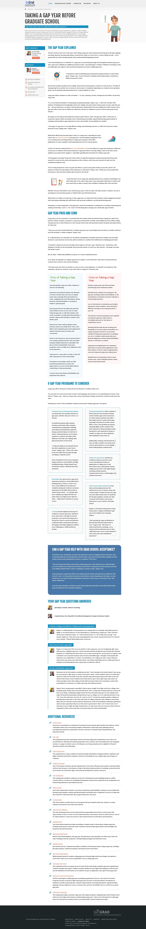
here (66, 207)
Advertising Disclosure (109, 919)
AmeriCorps (57, 723)
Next (44, 55)
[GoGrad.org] (30, 6)
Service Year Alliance (60, 810)
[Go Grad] (107, 913)
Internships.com (58, 751)
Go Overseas (57, 800)
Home (50, 3)
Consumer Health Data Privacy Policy (77, 925)
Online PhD (77, 3)
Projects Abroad (58, 763)
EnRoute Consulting (60, 892)
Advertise (96, 919)
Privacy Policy (79, 919)
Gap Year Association (62, 137)
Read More (36, 58)
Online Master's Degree (63, 3)
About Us (96, 3)
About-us (89, 919)
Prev (26, 55)
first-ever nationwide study (79, 148)
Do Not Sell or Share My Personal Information (80, 923)
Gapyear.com (57, 822)
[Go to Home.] (25, 9)
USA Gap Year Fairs (60, 864)
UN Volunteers (58, 776)
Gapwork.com (58, 844)
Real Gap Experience (60, 834)
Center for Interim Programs (63, 876)
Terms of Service (70, 921)
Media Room (69, 919)
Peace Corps (57, 788)
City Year (56, 737)
